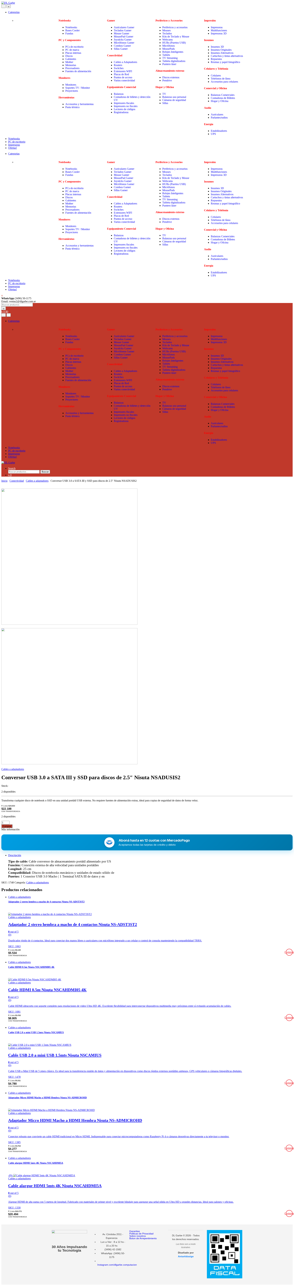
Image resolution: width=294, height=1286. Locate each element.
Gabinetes (70, 59)
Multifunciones (219, 30)
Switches (119, 68)
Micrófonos (168, 45)
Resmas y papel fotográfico (225, 62)
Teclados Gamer (122, 30)
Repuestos (216, 59)
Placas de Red (121, 74)
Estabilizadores (219, 130)
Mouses (166, 30)
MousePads (168, 48)
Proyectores (71, 90)
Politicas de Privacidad (141, 1233)
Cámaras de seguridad (174, 100)
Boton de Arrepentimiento (143, 1238)
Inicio (4, 480)
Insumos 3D (217, 46)
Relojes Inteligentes (172, 51)
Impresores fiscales (124, 103)
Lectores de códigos (124, 109)
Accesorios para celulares (224, 81)
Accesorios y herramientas (79, 104)
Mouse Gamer (121, 33)
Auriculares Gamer (124, 27)
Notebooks (71, 27)
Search (11, 468)
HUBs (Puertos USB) (174, 42)
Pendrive (167, 80)
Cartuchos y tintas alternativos (227, 55)
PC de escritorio (16, 141)
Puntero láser (169, 64)
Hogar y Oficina (219, 101)
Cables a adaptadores (37, 480)
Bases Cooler (72, 30)
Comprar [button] (289, 952)
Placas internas (73, 52)
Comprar (7, 826)
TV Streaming (170, 58)
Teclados (167, 33)
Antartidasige (186, 1256)
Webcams (167, 39)
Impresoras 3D (219, 33)
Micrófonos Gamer (124, 42)
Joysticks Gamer (123, 39)
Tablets (166, 54)
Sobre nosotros (137, 1236)
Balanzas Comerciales (222, 94)
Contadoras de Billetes (223, 98)
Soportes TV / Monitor (77, 87)
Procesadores (72, 68)
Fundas (69, 33)
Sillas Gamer (121, 48)
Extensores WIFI (123, 71)
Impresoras (217, 27)
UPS (214, 133)
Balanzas (119, 93)
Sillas (165, 103)
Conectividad (17, 480)
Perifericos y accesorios (174, 27)
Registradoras (121, 112)
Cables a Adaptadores (125, 62)
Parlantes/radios (219, 117)
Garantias (134, 1231)
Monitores (70, 84)
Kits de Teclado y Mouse (175, 36)
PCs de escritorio (74, 46)
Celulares (216, 75)
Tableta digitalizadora (173, 61)
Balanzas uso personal (174, 96)
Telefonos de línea (220, 78)
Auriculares (217, 114)
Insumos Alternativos (222, 52)
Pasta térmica (72, 107)
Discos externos (170, 77)
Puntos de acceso (123, 77)
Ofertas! (12, 147)
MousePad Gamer (123, 36)
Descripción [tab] (14, 855)
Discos (69, 55)
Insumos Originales (221, 49)
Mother (69, 62)
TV (164, 93)
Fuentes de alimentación (78, 71)
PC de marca (72, 49)
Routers (118, 65)
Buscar (45, 471)
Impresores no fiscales (125, 106)
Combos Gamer (122, 45)
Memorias (70, 65)
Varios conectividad (124, 80)
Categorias (14, 12)
